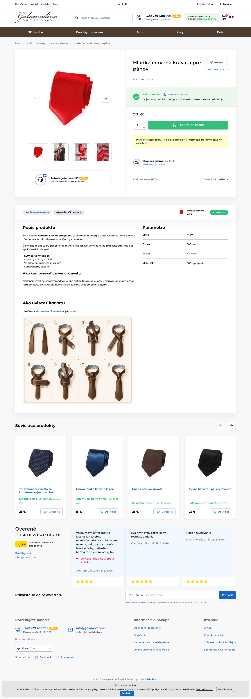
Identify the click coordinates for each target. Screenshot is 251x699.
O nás (207, 627)
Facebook (46, 657)
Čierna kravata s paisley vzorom (210, 489)
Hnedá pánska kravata (147, 489)
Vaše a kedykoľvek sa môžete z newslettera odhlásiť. (166, 602)
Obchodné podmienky (147, 627)
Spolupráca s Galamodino (219, 649)
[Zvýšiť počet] (144, 123)
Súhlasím (127, 693)
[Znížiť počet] (144, 127)
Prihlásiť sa (226, 4)
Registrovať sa (205, 4)
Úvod (18, 43)
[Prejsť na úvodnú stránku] (36, 17)
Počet (137, 125)
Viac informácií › (143, 79)
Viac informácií (204, 689)
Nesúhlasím (225, 689)
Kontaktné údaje (40, 4)
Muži (29, 43)
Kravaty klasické (59, 43)
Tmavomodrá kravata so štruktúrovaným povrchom (37, 490)
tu (146, 143)
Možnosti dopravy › (178, 94)
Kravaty (41, 43)
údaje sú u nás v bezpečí (143, 602)
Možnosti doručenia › (154, 164)
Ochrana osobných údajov (220, 642)
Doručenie (21, 4)
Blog (55, 4)
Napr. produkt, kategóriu (96, 17)
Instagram (67, 657)
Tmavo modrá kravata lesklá (95, 489)
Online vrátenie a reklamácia (151, 649)
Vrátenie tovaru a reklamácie (151, 642)
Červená (192, 253)
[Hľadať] (77, 18)
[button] (105, 98)
